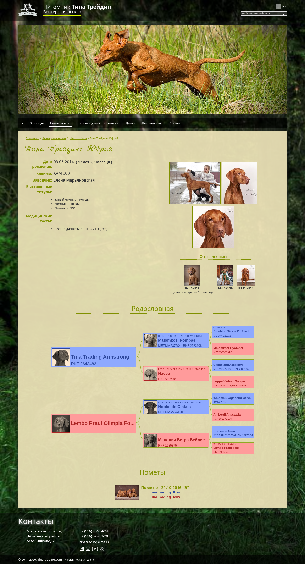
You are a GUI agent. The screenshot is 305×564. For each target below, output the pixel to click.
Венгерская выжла (62, 12)
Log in (90, 560)
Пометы (152, 472)
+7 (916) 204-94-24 (94, 531)
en (284, 6)
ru (278, 6)
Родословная (153, 308)
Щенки (130, 123)
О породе (36, 123)
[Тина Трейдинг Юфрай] (195, 183)
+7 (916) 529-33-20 (94, 536)
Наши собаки (60, 123)
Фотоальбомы (152, 123)
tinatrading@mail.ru (95, 542)
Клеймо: (44, 173)
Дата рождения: (42, 164)
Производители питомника (97, 123)
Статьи (175, 123)
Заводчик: (42, 180)
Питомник (78, 6)
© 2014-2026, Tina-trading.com (56, 560)
